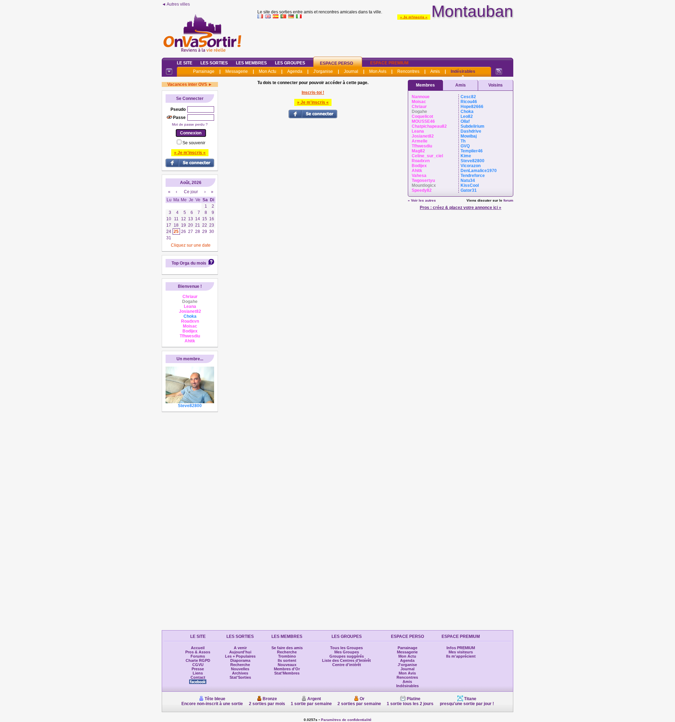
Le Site (184, 63)
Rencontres (408, 71)
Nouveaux (287, 665)
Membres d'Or (287, 669)
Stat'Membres (287, 673)
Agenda (294, 71)
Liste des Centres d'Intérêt (346, 660)
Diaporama (240, 660)
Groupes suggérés (346, 656)
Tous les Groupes (346, 648)
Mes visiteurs (461, 652)
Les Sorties (214, 63)
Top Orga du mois (189, 263)
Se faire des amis (287, 648)
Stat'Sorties (240, 677)
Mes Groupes (346, 652)
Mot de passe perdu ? (190, 124)
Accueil (198, 648)
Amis (435, 71)
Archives (240, 673)
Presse (198, 669)
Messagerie (236, 71)
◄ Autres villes (176, 4)
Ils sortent (287, 660)
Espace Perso (336, 63)
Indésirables (463, 71)
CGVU (198, 665)
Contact (198, 677)
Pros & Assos (197, 652)
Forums (198, 656)
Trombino (287, 656)
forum (508, 200)
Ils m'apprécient (461, 656)
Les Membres (251, 63)
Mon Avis (377, 71)
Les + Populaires (240, 656)
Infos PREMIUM (460, 648)
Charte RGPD (198, 660)
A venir (240, 648)
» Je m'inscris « (414, 17)
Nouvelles (240, 669)
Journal (351, 71)
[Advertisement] (385, 36)
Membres (425, 85)
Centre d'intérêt (346, 665)
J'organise (323, 71)
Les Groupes (290, 63)
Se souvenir (193, 142)
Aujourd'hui (240, 652)
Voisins (495, 85)
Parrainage (203, 71)
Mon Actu (267, 71)
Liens (198, 673)
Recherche (240, 665)
